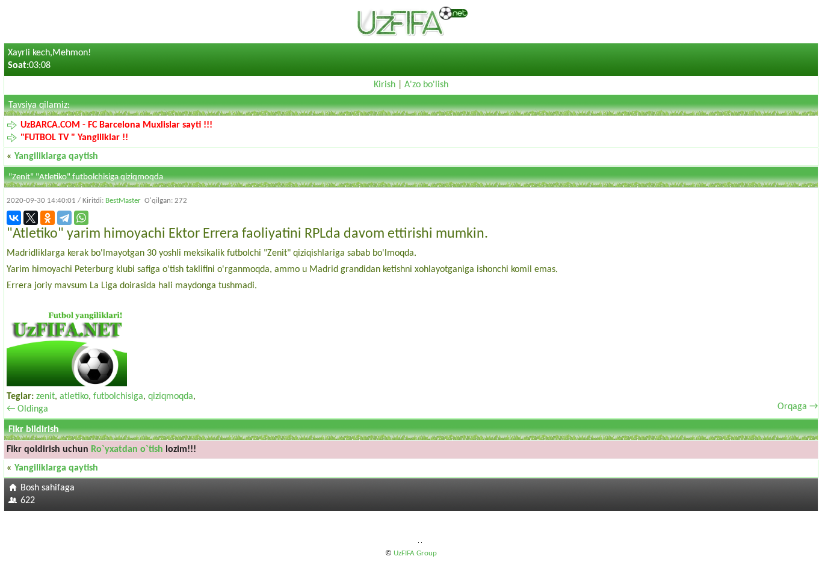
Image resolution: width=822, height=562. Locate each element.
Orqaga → (797, 407)
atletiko (74, 396)
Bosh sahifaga (47, 488)
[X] (30, 218)
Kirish (384, 85)
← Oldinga (27, 409)
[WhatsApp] (81, 218)
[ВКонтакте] (14, 218)
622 (27, 500)
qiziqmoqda (170, 396)
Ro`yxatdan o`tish (127, 449)
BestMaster (123, 201)
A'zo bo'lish (426, 85)
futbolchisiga (118, 396)
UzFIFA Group (415, 553)
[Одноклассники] (47, 218)
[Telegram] (64, 218)
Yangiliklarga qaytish (56, 156)
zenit (45, 396)
